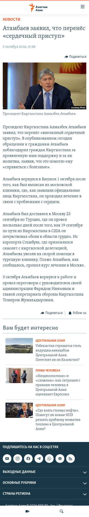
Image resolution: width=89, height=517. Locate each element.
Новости (11, 20)
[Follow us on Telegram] (38, 458)
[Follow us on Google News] (59, 458)
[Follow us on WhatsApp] (49, 458)
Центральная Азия (50, 341)
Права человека (48, 370)
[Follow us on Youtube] (7, 458)
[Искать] (61, 511)
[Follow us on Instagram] (17, 458)
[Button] (75, 57)
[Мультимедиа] (27, 511)
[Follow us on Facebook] (28, 458)
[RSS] (70, 458)
